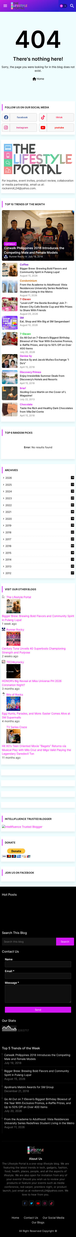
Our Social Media (53, 1217)
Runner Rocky (15, 629)
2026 (39, 477)
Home (38, 79)
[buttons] (24, 1203)
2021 (39, 512)
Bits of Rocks (14, 694)
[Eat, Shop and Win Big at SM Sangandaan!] (10, 323)
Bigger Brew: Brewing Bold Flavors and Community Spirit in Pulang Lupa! (36, 1072)
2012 (39, 573)
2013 (39, 567)
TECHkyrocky (15, 662)
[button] (63, 6)
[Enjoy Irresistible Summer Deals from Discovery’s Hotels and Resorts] (10, 377)
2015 (39, 553)
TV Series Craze (16, 727)
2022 (39, 505)
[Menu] (5, 6)
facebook (22, 117)
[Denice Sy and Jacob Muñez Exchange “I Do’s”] (10, 361)
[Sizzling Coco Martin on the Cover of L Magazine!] (10, 393)
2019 (39, 526)
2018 (39, 533)
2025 (39, 485)
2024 (39, 492)
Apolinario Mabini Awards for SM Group (29, 1087)
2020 (39, 519)
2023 (39, 498)
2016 (39, 546)
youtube (59, 127)
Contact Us (31, 1217)
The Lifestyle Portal (18, 597)
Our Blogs (38, 1222)
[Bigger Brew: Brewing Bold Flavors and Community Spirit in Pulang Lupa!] (10, 270)
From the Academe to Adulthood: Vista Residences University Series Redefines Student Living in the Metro (39, 1121)
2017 (39, 539)
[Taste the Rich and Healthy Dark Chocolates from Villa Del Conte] (10, 409)
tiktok (59, 117)
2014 (39, 560)
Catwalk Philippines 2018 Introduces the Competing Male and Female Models (37, 1057)
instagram (22, 127)
